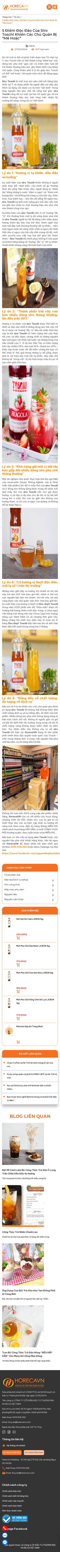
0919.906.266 (22, 1468)
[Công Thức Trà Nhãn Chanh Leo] (23, 1205)
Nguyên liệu (10, 894)
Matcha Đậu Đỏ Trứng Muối (29, 1026)
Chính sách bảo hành (12, 1506)
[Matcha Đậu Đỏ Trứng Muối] (9, 1030)
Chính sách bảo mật (11, 1491)
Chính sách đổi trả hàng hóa (15, 1496)
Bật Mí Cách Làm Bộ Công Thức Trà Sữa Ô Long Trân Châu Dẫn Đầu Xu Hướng (29, 1172)
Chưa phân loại (12, 874)
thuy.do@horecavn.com (19, 1422)
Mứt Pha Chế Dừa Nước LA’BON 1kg (33, 946)
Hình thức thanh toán (12, 1510)
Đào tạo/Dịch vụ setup (16, 879)
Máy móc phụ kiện (14, 889)
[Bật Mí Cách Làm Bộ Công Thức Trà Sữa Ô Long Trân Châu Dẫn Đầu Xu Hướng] (23, 1143)
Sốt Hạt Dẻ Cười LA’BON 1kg (29, 919)
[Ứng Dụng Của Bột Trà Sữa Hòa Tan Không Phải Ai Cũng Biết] (23, 1264)
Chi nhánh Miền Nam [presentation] (34, 1452)
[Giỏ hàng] (49, 7)
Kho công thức (12, 884)
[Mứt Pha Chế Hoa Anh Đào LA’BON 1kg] (9, 976)
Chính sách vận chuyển (13, 1501)
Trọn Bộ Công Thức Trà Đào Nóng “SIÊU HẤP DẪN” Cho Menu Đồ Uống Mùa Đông (27, 1354)
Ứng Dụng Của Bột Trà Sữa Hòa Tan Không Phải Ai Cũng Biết (28, 1292)
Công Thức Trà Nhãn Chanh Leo (20, 1232)
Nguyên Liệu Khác (14, 899)
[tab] (12, 1452)
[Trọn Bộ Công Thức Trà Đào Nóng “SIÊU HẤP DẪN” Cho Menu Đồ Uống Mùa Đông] (23, 1326)
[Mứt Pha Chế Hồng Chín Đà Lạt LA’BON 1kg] (9, 1003)
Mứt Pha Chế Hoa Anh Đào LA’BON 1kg (34, 973)
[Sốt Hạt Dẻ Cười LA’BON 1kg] (9, 922)
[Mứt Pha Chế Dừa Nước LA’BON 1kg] (9, 949)
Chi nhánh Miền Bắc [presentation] (12, 1452)
